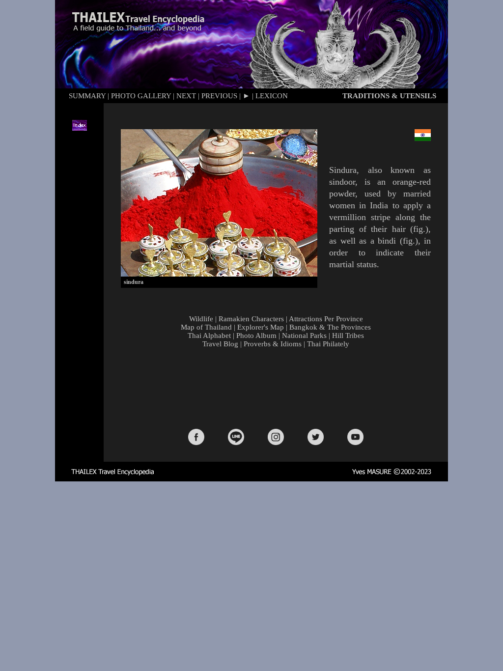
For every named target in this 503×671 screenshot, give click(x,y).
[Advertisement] (278, 387)
